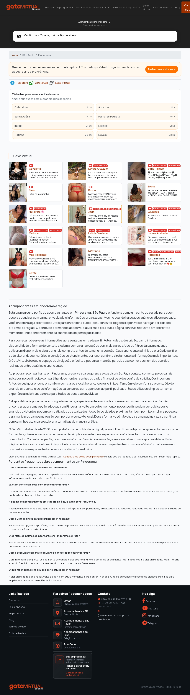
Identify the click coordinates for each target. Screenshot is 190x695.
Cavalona (35, 168)
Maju (32, 190)
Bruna (92, 190)
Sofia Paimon (156, 168)
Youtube (153, 608)
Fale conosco (17, 607)
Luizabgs (153, 211)
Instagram (152, 615)
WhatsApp (41, 82)
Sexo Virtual (146, 7)
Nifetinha (94, 251)
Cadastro (14, 600)
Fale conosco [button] (161, 7)
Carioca (34, 233)
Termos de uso (17, 626)
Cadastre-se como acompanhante (83, 456)
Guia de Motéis (17, 633)
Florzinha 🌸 (36, 211)
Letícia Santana (98, 233)
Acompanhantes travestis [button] (91, 7)
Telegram (22, 82)
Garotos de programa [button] (125, 7)
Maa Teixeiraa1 (38, 254)
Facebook (151, 601)
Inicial (15, 55)
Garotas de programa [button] (58, 7)
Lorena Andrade (158, 233)
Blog (177, 7)
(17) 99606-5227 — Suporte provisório (113, 617)
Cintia (32, 272)
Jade (91, 211)
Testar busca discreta (162, 69)
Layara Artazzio (98, 168)
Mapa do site (16, 613)
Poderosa (154, 254)
